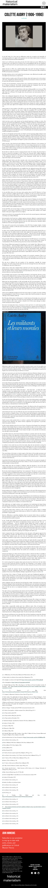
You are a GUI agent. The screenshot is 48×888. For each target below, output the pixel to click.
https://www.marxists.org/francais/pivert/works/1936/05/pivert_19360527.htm (20, 692)
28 (14, 392)
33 (13, 417)
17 (2, 725)
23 (18, 295)
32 (34, 416)
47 (42, 571)
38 (21, 480)
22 (22, 272)
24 (43, 305)
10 (34, 146)
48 (8, 585)
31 (20, 402)
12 (13, 187)
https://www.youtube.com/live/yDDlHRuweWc (34, 737)
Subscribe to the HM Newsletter (35, 866)
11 (2, 710)
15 (39, 205)
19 (30, 236)
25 (24, 306)
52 (27, 646)
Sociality (35, 885)
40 (30, 501)
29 (27, 394)
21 (2, 737)
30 (12, 401)
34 (25, 435)
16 (45, 218)
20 (29, 247)
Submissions (35, 869)
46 (39, 559)
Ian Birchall (24, 18)
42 (7, 518)
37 (29, 468)
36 (40, 442)
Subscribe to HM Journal (35, 865)
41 (37, 507)
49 (40, 612)
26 (25, 308)
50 (7, 617)
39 (19, 488)
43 (35, 530)
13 (36, 196)
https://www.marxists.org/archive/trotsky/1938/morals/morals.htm (17, 796)
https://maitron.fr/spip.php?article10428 (21, 682)
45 (7, 551)
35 (8, 439)
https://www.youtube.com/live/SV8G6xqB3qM (32, 680)
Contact (35, 868)
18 (39, 235)
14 (8, 202)
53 (21, 654)
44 (41, 537)
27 (7, 385)
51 (20, 639)
